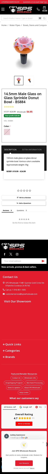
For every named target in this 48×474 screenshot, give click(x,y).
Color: (7, 126)
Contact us (41, 2)
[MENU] (2, 9)
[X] (11, 254)
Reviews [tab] (6, 210)
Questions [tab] (20, 210)
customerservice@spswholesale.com (21, 294)
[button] (46, 444)
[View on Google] (6, 436)
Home (4, 25)
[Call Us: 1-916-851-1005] (39, 9)
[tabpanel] (18, 80)
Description (10, 149)
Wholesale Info (30, 378)
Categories (12, 350)
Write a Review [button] (25, 198)
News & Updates (14, 387)
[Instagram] (17, 254)
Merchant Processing (35, 383)
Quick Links (13, 344)
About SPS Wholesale (32, 387)
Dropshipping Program (14, 383)
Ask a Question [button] (25, 203)
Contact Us (16, 378)
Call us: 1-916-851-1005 (16, 290)
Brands (10, 357)
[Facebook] (4, 254)
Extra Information (32, 149)
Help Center (24, 392)
